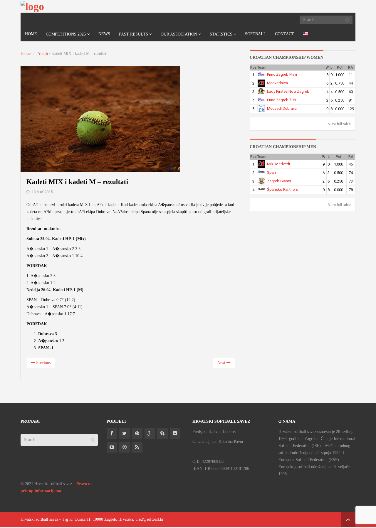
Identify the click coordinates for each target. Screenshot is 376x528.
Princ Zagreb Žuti (281, 100)
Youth (43, 53)
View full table (339, 124)
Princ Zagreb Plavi (282, 74)
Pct (340, 67)
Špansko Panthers (282, 189)
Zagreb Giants (279, 181)
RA (350, 67)
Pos (253, 67)
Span (271, 172)
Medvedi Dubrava (282, 108)
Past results (133, 34)
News (104, 34)
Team (261, 67)
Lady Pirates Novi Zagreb (288, 91)
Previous (43, 362)
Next (221, 362)
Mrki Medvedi (278, 164)
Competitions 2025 (66, 34)
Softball (255, 34)
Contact (284, 34)
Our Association (179, 34)
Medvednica (277, 83)
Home (31, 34)
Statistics (221, 34)
